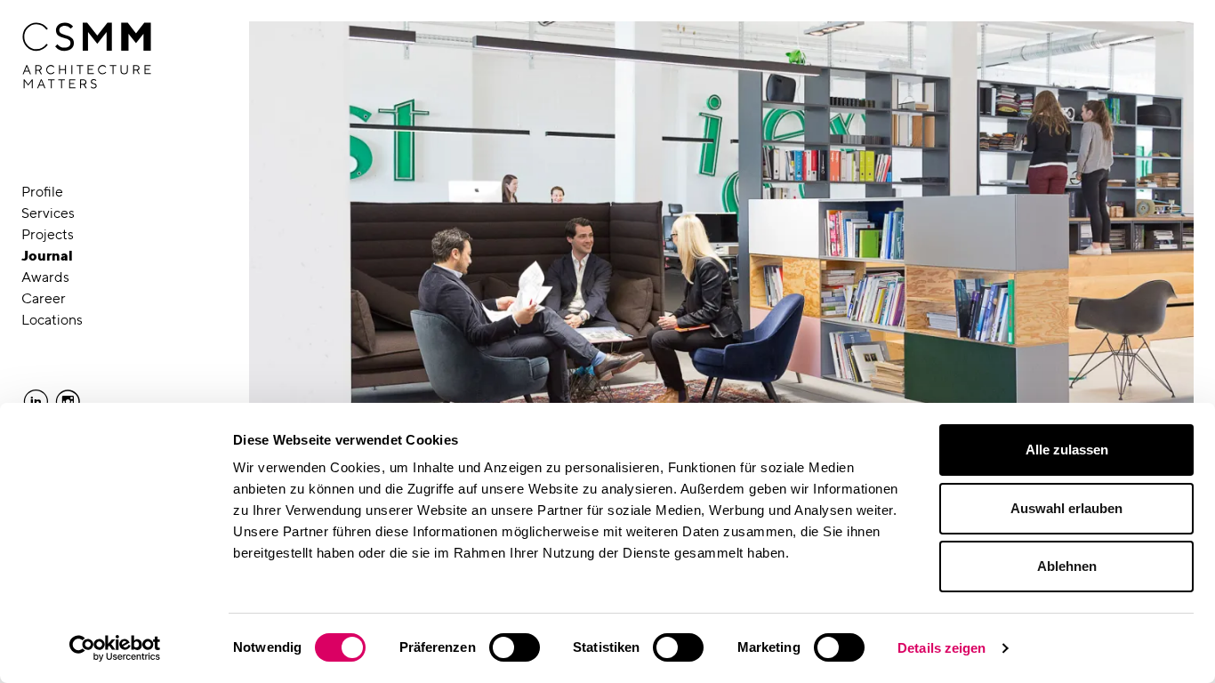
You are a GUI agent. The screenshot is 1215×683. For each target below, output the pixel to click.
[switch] (514, 647)
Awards (45, 277)
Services (48, 213)
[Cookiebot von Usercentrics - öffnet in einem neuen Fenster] (115, 648)
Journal (47, 255)
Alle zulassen (1067, 449)
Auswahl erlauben (1066, 508)
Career (43, 298)
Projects (47, 234)
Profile (42, 191)
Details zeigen (941, 647)
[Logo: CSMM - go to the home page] (86, 56)
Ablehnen (1067, 566)
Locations (52, 319)
